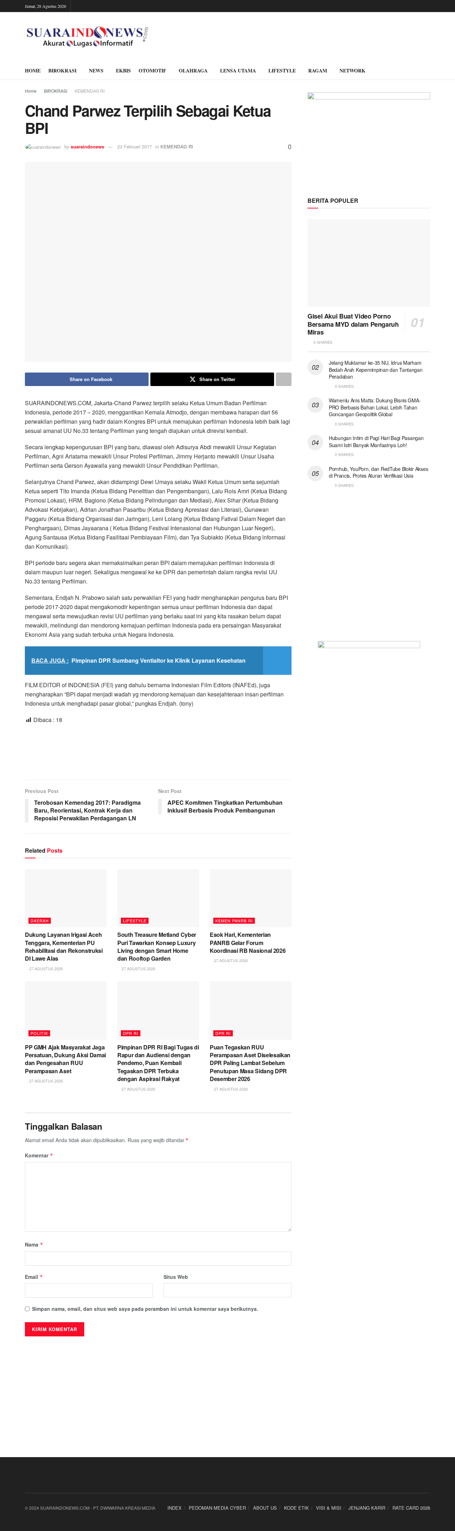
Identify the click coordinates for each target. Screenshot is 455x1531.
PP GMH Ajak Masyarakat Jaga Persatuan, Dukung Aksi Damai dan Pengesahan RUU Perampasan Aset (65, 1059)
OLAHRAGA (193, 70)
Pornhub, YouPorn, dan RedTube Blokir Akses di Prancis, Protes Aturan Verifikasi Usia (378, 472)
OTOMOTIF (152, 70)
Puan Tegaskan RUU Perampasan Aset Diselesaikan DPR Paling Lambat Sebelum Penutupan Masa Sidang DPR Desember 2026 (250, 1063)
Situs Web (176, 1276)
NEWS (96, 70)
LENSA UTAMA (238, 70)
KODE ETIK (296, 1507)
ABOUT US (265, 1507)
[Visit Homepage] (87, 37)
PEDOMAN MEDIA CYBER (217, 1507)
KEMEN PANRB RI (234, 920)
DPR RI (130, 1033)
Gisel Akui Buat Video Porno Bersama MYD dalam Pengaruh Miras (353, 324)
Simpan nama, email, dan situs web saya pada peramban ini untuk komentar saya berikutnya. (145, 1308)
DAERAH (40, 920)
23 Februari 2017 (134, 146)
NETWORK (352, 70)
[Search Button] (427, 71)
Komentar (39, 1155)
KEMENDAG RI (90, 91)
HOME (33, 70)
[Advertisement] (158, 751)
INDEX (174, 1507)
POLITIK (39, 1033)
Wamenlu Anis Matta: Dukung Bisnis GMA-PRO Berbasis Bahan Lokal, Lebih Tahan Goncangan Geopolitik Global (375, 407)
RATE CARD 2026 (411, 1507)
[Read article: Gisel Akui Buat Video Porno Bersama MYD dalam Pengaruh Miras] (368, 263)
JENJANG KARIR (366, 1507)
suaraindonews (87, 146)
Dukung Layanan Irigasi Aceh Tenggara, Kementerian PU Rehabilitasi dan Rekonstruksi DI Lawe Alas (64, 946)
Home (31, 91)
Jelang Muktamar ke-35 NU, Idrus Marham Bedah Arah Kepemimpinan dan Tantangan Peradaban (376, 369)
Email (34, 1276)
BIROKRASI (62, 70)
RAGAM (317, 70)
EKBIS (123, 70)
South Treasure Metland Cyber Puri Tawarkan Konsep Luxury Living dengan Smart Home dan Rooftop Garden (156, 946)
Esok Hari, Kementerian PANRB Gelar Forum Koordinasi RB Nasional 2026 (247, 942)
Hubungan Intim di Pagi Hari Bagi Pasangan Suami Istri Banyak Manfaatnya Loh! (376, 441)
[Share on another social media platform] (283, 379)
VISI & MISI (328, 1507)
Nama (34, 1244)
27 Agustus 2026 (45, 968)
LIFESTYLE (282, 70)
